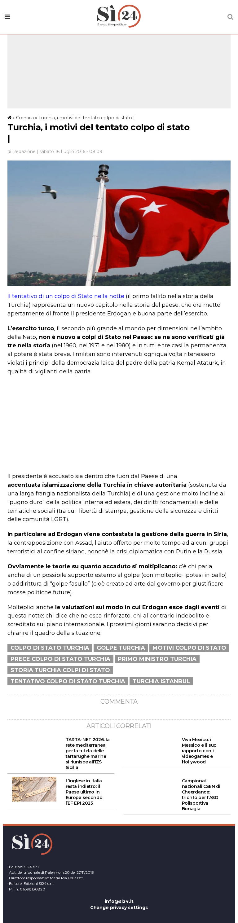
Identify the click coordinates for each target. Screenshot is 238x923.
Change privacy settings (119, 907)
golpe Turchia (121, 647)
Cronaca (25, 118)
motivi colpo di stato (189, 647)
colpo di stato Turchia (50, 647)
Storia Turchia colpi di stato (60, 670)
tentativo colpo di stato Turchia (68, 681)
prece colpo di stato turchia (60, 659)
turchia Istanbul (161, 681)
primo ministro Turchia (157, 659)
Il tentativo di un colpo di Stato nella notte (65, 296)
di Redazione (21, 151)
